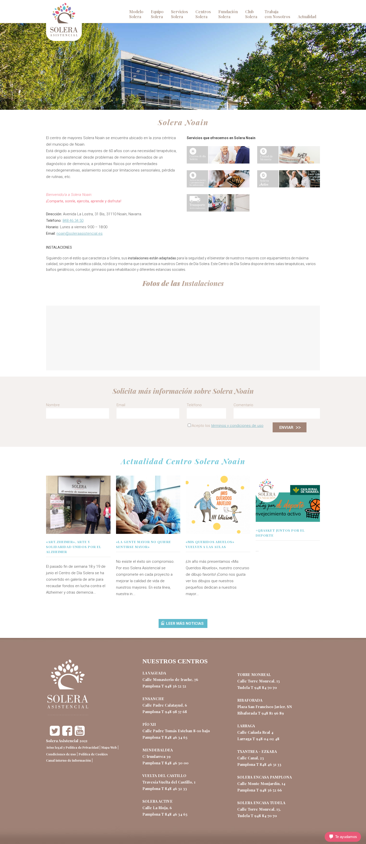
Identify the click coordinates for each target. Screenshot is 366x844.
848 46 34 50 (72, 220)
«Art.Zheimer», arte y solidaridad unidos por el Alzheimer (73, 547)
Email (121, 405)
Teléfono (194, 405)
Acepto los (227, 425)
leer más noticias (185, 623)
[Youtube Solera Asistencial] (80, 734)
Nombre (53, 405)
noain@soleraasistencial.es (80, 233)
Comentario (243, 405)
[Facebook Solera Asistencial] (67, 734)
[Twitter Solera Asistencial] (55, 734)
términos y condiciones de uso (237, 425)
